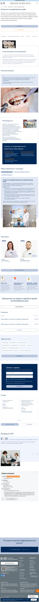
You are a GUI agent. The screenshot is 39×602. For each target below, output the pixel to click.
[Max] (4, 575)
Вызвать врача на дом (9, 563)
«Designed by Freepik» (5, 597)
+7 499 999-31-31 (6, 482)
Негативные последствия (7, 175)
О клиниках (21, 572)
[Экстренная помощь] (37, 591)
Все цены (19, 330)
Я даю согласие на (19, 381)
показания (3, 36)
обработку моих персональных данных (18, 379)
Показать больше (18, 306)
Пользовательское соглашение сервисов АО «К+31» (15, 383)
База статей (21, 575)
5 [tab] (22, 420)
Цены (20, 563)
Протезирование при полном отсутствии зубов (10, 350)
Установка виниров (5, 342)
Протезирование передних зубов (14, 347)
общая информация (13, 36)
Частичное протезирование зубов (25, 350)
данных (16, 600)
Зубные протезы (30, 345)
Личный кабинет (32, 561)
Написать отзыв (10, 424)
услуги (28, 36)
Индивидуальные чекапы (20, 0)
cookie (24, 599)
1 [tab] (16, 420)
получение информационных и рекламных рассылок (23, 381)
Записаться (19, 26)
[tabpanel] (9, 408)
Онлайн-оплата (32, 563)
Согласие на (16, 379)
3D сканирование (13, 342)
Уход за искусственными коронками (21, 172)
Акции (20, 566)
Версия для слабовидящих (33, 596)
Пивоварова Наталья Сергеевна (7, 408)
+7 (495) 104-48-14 (25, 549)
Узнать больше (34, 576)
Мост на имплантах (22, 345)
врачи (22, 36)
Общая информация (22, 578)
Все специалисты (19, 270)
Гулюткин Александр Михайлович (26, 411)
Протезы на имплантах (5, 345)
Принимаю (33, 599)
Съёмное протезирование (21, 342)
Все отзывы (29, 424)
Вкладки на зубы (4, 347)
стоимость (35, 36)
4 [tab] (21, 420)
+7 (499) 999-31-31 (4, 573)
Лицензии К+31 (22, 573)
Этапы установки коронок (7, 172)
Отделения (21, 560)
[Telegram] (1, 575)
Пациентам (32, 560)
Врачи (20, 561)
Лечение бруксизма (14, 345)
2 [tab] (17, 420)
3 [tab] (19, 420)
